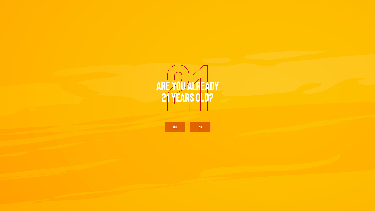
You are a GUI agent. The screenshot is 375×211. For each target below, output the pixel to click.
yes (175, 127)
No (200, 127)
